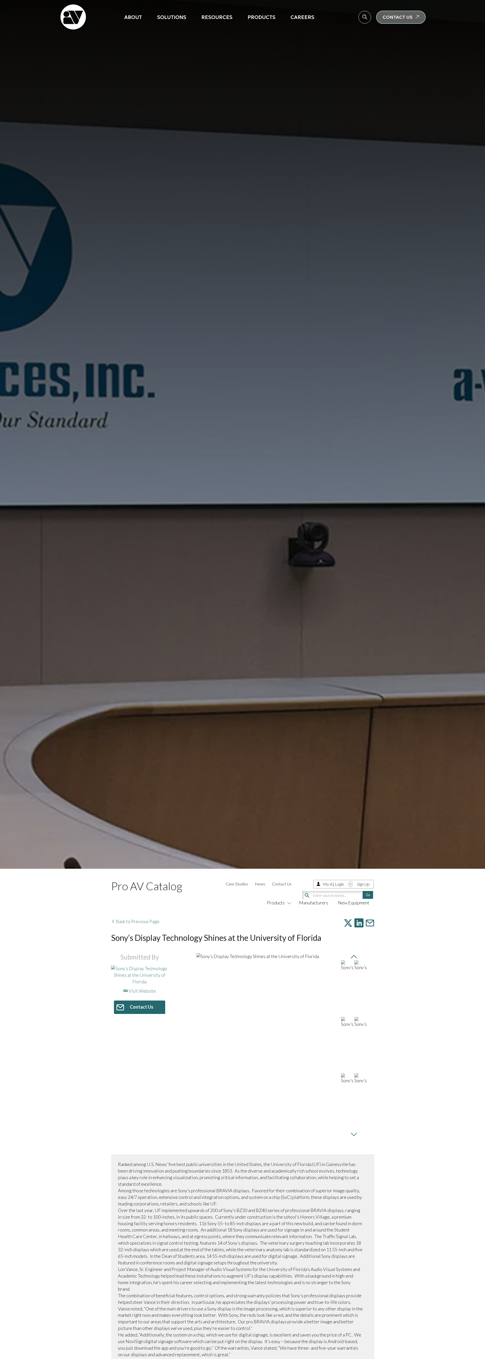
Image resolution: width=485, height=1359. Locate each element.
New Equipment (353, 902)
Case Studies (237, 883)
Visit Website (142, 991)
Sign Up (363, 884)
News (260, 883)
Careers (302, 17)
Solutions (171, 17)
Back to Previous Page (137, 921)
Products (261, 17)
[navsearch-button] (364, 17)
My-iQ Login (333, 884)
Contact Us (282, 883)
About (133, 17)
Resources (216, 17)
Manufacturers (313, 902)
